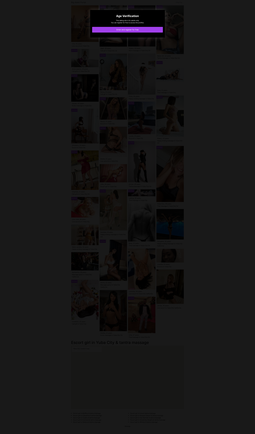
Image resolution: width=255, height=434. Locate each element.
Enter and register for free (127, 30)
